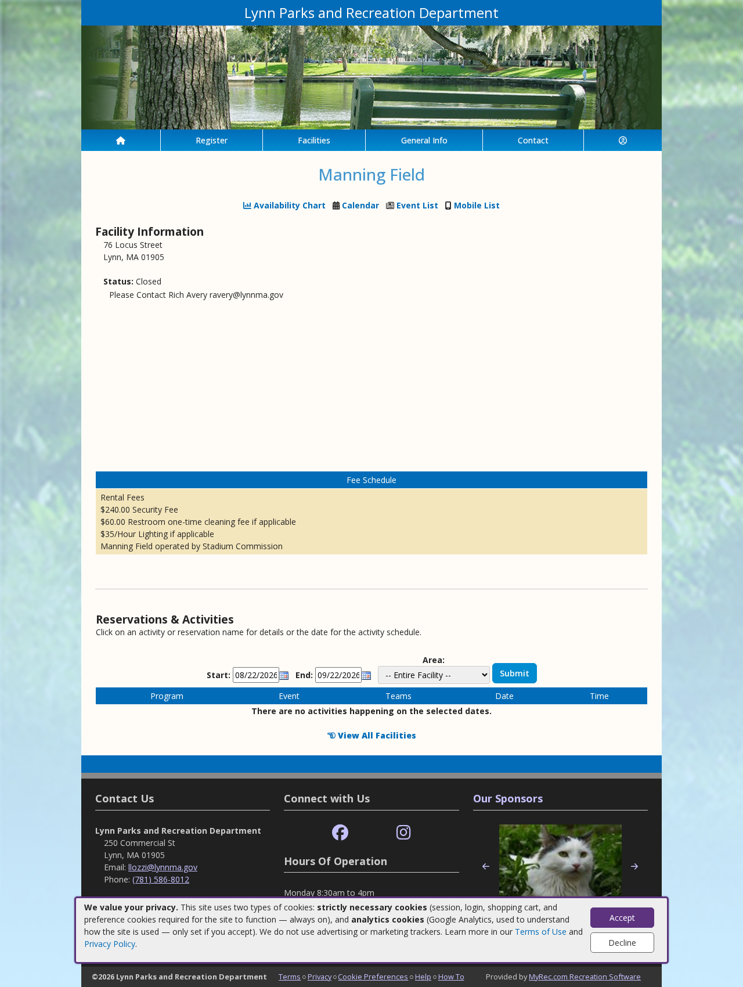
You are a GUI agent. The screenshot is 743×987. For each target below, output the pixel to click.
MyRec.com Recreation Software (585, 976)
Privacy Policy (109, 943)
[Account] (623, 140)
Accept (622, 917)
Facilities (314, 140)
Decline (622, 942)
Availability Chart (288, 205)
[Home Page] (120, 140)
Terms (290, 976)
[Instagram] (403, 832)
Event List (417, 205)
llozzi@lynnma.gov (162, 867)
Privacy (319, 976)
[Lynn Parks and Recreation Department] (371, 76)
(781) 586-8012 (160, 879)
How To (451, 976)
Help (423, 976)
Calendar (360, 205)
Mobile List (477, 205)
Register (212, 140)
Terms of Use (541, 931)
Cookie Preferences (373, 976)
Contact (533, 140)
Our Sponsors (508, 798)
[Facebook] (340, 832)
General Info (424, 140)
